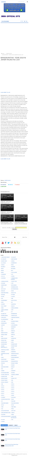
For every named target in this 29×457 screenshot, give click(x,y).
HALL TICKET (3, 306)
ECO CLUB (3, 288)
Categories (5, 21)
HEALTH (13, 306)
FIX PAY (2, 296)
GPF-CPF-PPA (14, 300)
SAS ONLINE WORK (5, 372)
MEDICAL (13, 330)
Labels (15, 425)
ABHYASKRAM (14, 259)
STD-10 (2, 393)
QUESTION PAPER (4, 366)
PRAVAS (13, 359)
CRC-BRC (3, 283)
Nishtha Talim (3, 340)
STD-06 (2, 389)
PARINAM (3, 351)
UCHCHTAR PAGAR (5, 410)
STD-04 (2, 387)
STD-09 (12, 391)
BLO (12, 270)
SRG (12, 382)
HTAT (12, 309)
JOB (12, 319)
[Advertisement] (14, 38)
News (12, 336)
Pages (4, 1)
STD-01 (12, 384)
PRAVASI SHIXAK (4, 361)
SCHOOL (13, 372)
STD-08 (2, 391)
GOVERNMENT (4, 300)
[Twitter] (9, 243)
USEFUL (13, 412)
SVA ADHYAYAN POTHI (5, 399)
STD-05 (12, 387)
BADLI (12, 264)
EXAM (12, 290)
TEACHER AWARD (4, 403)
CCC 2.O (3, 276)
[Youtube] (3, 243)
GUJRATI (3, 304)
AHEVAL (13, 261)
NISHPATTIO (13, 338)
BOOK (2, 272)
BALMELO (3, 266)
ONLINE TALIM (14, 346)
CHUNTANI (3, 278)
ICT (12, 311)
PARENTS (13, 349)
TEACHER (13, 401)
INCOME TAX (3, 313)
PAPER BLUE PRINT (5, 349)
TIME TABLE (13, 406)
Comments (11, 425)
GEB (12, 298)
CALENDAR (3, 274)
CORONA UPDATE (4, 281)
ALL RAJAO (3, 262)
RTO (12, 368)
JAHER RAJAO (7, 180)
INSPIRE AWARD (4, 315)
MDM (2, 330)
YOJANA (3, 421)
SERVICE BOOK (4, 378)
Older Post (24, 237)
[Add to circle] (23, 21)
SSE (2, 384)
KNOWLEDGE (4, 323)
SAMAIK (2, 370)
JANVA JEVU (3, 317)
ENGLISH (3, 290)
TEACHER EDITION (15, 403)
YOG (12, 419)
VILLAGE (3, 419)
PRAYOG (3, 363)
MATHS (12, 328)
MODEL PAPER (4, 334)
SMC (12, 380)
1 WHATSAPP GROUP (5, 257)
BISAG (2, 270)
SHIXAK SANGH (4, 380)
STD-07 (12, 389)
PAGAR (12, 347)
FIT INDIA (13, 294)
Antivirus (2, 264)
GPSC (2, 302)
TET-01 (2, 405)
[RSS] (15, 243)
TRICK (12, 408)
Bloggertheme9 (14, 455)
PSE (2, 365)
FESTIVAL (3, 294)
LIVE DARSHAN (14, 325)
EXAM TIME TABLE (4, 292)
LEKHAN (3, 325)
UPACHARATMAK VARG (5, 412)
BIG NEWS (13, 268)
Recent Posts (4, 425)
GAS (2, 298)
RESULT (13, 366)
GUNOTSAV (13, 304)
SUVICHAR (13, 397)
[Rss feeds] (27, 21)
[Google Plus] (12, 243)
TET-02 (12, 405)
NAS (2, 336)
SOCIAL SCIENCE (4, 382)
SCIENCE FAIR (4, 376)
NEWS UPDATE (4, 338)
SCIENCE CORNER (15, 374)
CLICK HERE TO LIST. (5, 92)
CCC (12, 274)
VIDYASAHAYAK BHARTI (6, 416)
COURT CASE (14, 281)
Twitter (11, 184)
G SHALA (13, 296)
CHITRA (12, 276)
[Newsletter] (19, 243)
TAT (2, 401)
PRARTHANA (3, 359)
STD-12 (2, 395)
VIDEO (12, 414)
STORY (12, 395)
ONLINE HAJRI (14, 344)
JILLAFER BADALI (4, 319)
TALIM (12, 399)
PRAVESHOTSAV (14, 361)
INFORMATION (14, 313)
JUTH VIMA (3, 321)
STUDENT (3, 397)
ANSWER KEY (14, 262)
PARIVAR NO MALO (15, 353)
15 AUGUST (13, 257)
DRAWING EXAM (14, 287)
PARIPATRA (13, 351)
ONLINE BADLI (4, 344)
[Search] (27, 1)
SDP (12, 376)
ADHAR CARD (4, 261)
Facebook (3, 184)
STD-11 (12, 393)
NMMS (12, 340)
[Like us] (21, 21)
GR (12, 302)
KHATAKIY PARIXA (14, 321)
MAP (2, 328)
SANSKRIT (13, 370)
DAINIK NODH (4, 285)
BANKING (13, 266)
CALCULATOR (14, 272)
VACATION (3, 414)
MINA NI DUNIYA (4, 332)
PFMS (2, 357)
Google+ (18, 184)
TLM (2, 408)
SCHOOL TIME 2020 (5, 374)
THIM (2, 406)
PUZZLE (12, 365)
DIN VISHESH (14, 285)
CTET (12, 283)
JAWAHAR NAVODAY (15, 317)
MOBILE (12, 332)
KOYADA (13, 323)
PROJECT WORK (14, 363)
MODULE (13, 334)
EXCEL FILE (13, 292)
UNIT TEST (13, 410)
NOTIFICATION (4, 342)
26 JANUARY (3, 259)
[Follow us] (25, 21)
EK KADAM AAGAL (14, 288)
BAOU (2, 268)
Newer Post (4, 237)
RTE (2, 368)
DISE (2, 287)
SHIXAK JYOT (14, 378)
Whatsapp (3, 186)
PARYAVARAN (14, 355)
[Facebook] (6, 243)
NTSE (12, 342)
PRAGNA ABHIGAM (15, 357)
